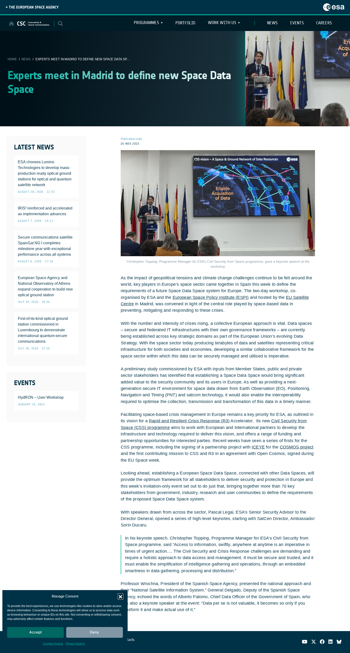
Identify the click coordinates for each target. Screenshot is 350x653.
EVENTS (297, 23)
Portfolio (185, 23)
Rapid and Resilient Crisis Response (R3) (189, 420)
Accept (35, 632)
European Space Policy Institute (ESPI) (211, 297)
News (26, 59)
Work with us (222, 22)
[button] (120, 596)
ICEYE (258, 447)
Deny (94, 632)
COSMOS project (297, 447)
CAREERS (324, 23)
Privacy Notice (75, 643)
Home (12, 59)
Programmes (146, 22)
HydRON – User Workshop (41, 397)
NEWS (272, 23)
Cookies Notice (53, 643)
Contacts (128, 639)
